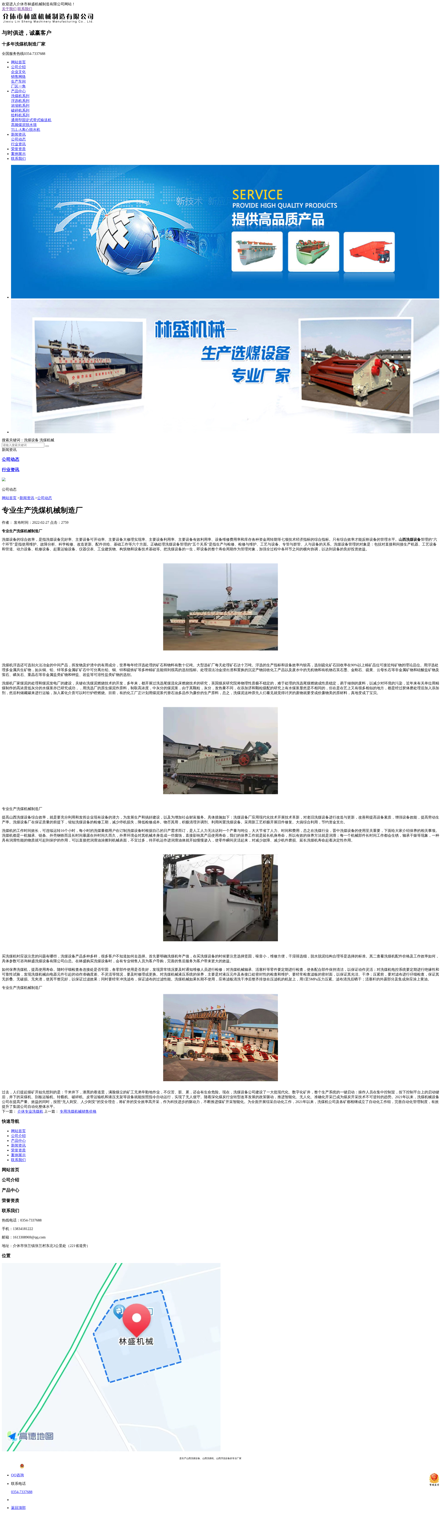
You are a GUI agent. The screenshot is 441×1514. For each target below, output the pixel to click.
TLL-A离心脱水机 (25, 130)
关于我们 (9, 9)
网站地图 (274, 1458)
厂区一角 (18, 86)
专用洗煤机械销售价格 (78, 1111)
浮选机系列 (20, 101)
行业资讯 (18, 144)
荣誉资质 (18, 149)
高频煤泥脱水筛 (24, 125)
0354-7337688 (21, 1492)
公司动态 (18, 139)
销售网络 (18, 77)
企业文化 (18, 72)
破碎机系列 (20, 110)
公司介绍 (18, 67)
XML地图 (287, 1458)
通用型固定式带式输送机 (31, 120)
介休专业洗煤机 (30, 1111)
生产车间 (18, 81)
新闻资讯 (18, 134)
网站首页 (18, 62)
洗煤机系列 (20, 96)
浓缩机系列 (20, 105)
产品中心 (18, 91)
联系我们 (24, 9)
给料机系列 (20, 115)
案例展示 (18, 154)
